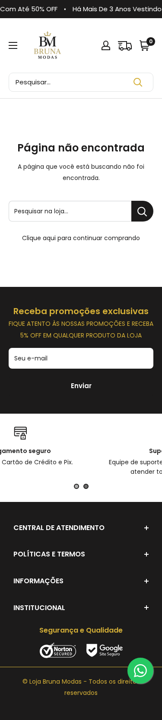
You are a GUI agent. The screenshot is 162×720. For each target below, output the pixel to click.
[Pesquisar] (137, 82)
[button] (146, 45)
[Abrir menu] (13, 45)
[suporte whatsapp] (140, 671)
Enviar (81, 385)
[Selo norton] (59, 649)
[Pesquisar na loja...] (142, 211)
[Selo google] (104, 649)
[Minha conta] (106, 45)
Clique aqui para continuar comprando (81, 238)
